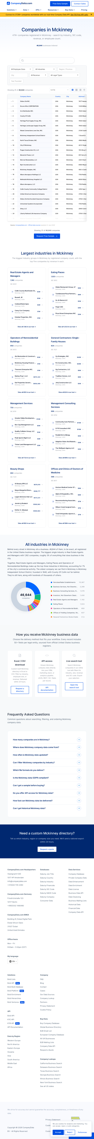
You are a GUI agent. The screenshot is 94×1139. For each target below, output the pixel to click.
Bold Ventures (13, 1002)
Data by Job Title (47, 874)
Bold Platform (12, 991)
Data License (74, 889)
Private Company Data (78, 878)
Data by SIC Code (47, 889)
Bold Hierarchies (14, 998)
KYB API (10, 1023)
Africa (9, 1067)
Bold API (10, 983)
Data (25, 10)
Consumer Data (46, 901)
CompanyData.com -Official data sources (27, 225)
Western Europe (14, 1040)
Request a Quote (47, 1050)
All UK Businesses (47, 1038)
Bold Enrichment (14, 994)
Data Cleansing (75, 897)
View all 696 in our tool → (67, 458)
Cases (42, 991)
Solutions (11, 10)
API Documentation (15, 1027)
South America (13, 1059)
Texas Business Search (49, 1071)
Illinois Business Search (49, 1079)
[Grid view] (76, 90)
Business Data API (76, 893)
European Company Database (52, 1035)
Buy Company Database (49, 1023)
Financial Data (74, 908)
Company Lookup (47, 998)
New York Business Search (51, 1082)
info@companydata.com (17, 881)
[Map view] (84, 90)
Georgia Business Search (50, 1075)
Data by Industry (46, 882)
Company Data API (76, 912)
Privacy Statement (47, 1006)
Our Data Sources (47, 994)
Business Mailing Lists (78, 901)
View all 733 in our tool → (27, 458)
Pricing (84, 10)
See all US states (47, 1086)
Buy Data (69, 10)
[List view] (80, 90)
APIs (37, 10)
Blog (42, 983)
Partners (43, 1002)
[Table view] (72, 90)
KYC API (10, 1019)
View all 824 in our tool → (67, 392)
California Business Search (51, 1063)
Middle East (12, 1063)
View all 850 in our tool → (27, 392)
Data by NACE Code (48, 893)
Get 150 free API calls (79, 15)
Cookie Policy (45, 1010)
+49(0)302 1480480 (15, 906)
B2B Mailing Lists (47, 1042)
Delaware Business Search (51, 1067)
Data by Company (47, 897)
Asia (9, 1056)
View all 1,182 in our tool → (27, 327)
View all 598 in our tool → (67, 523)
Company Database (76, 874)
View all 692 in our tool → (27, 523)
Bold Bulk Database (15, 987)
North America (13, 1044)
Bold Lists (11, 979)
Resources (52, 10)
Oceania (10, 1052)
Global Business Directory (50, 1027)
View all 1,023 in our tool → (67, 327)
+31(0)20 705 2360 (15, 885)
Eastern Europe (13, 1048)
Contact (43, 987)
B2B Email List (46, 1031)
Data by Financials (47, 885)
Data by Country (46, 878)
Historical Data (74, 904)
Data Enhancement (76, 882)
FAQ (41, 979)
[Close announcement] (91, 14)
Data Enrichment (75, 885)
